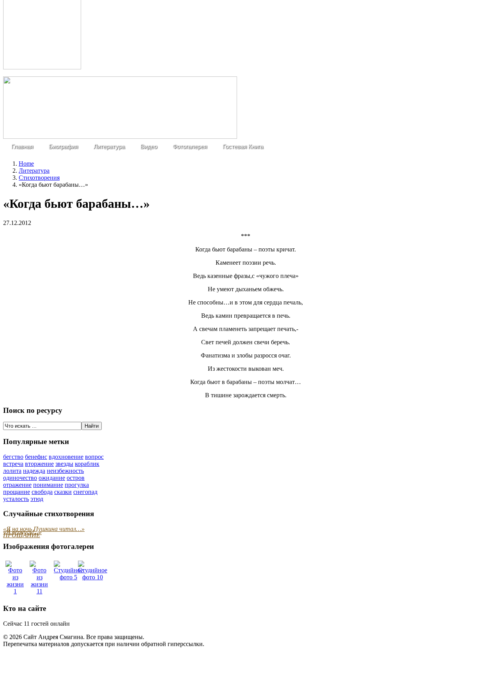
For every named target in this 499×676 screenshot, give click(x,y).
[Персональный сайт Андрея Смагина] (120, 136)
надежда (34, 470)
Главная (22, 146)
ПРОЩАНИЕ (21, 535)
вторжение (39, 463)
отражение (17, 484)
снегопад (85, 491)
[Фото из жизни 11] (39, 591)
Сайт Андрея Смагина (53, 637)
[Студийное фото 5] (68, 577)
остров (76, 477)
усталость (16, 498)
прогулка (77, 484)
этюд (36, 498)
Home (26, 163)
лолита (12, 470)
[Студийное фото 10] (92, 577)
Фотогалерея (190, 146)
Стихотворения (39, 177)
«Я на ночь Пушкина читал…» (44, 529)
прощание (16, 491)
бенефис (36, 456)
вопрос (94, 456)
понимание (48, 484)
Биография (63, 146)
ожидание (52, 477)
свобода (42, 491)
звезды (64, 463)
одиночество (20, 477)
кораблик (87, 463)
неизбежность (65, 470)
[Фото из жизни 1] (15, 591)
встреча (13, 463)
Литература (109, 146)
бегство (13, 456)
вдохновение (66, 456)
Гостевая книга (243, 146)
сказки (63, 491)
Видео (148, 146)
